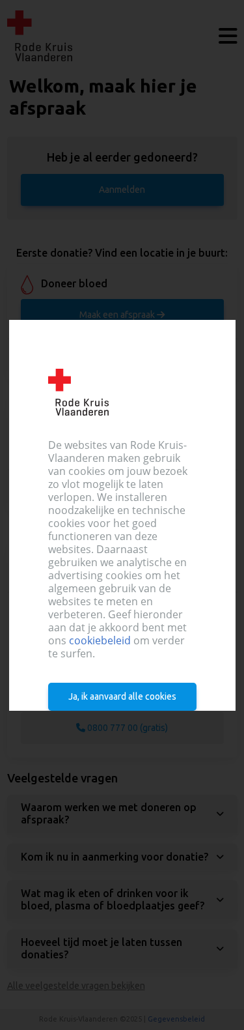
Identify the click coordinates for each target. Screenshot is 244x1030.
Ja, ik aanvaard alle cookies (122, 696)
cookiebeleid (99, 640)
